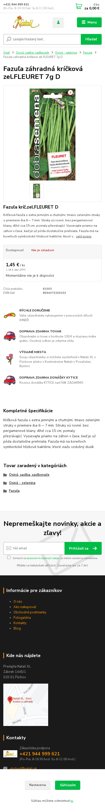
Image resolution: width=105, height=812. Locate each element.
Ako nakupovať (25, 607)
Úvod (6, 53)
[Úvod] (23, 22)
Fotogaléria (22, 617)
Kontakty (20, 623)
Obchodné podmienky (30, 612)
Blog (17, 628)
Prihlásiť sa (79, 548)
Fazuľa (87, 53)
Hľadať (91, 39)
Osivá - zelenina (66, 53)
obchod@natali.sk (23, 768)
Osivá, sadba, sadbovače (32, 53)
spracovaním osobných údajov (43, 558)
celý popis (83, 236)
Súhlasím (68, 785)
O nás (18, 601)
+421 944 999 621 (16, 4)
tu (71, 801)
